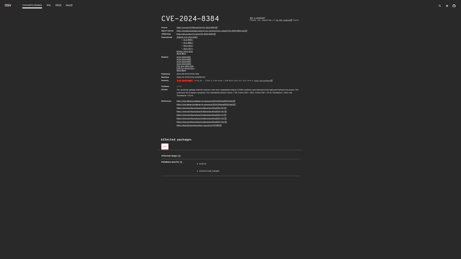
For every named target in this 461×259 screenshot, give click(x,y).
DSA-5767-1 (188, 49)
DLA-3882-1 (188, 43)
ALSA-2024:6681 (184, 57)
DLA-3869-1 (188, 40)
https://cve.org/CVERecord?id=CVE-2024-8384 (196, 28)
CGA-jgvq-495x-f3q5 (185, 66)
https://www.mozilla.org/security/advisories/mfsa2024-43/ (200, 119)
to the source (283, 20)
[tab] (164, 147)
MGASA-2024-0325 (185, 52)
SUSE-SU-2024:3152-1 (186, 69)
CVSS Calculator (262, 81)
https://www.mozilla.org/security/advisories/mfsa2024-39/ (200, 108)
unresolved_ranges (209, 171)
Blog (49, 5)
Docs (68, 5)
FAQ (57, 5)
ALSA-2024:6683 (184, 62)
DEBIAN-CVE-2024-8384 (187, 37)
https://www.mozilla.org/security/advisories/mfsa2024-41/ (200, 115)
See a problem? (257, 18)
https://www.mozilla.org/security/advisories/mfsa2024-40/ (200, 112)
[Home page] (8, 6)
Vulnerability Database (32, 5)
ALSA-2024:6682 (184, 59)
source (202, 164)
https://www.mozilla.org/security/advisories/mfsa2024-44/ (200, 122)
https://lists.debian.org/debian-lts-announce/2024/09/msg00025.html (205, 105)
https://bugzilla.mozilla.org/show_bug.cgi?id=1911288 (198, 125)
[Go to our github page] (454, 5)
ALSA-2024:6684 (184, 64)
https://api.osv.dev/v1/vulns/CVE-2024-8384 (195, 34)
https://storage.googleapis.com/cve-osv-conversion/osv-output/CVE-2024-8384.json (211, 31)
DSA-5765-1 (188, 46)
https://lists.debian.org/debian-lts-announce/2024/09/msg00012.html (205, 101)
